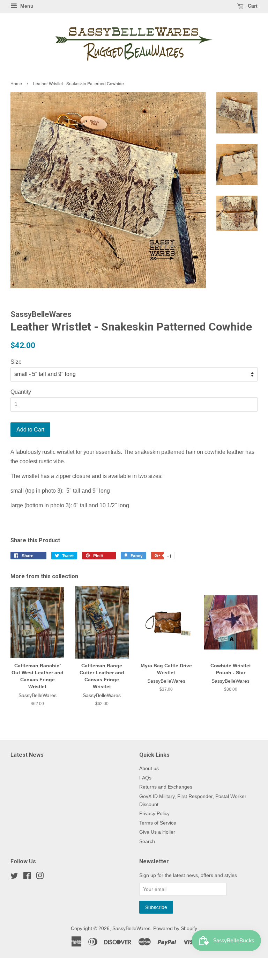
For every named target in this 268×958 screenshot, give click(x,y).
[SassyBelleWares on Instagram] (40, 877)
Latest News (27, 755)
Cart (252, 5)
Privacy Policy (154, 813)
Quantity (20, 392)
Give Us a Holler (157, 832)
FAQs (145, 778)
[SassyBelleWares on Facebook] (27, 877)
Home (16, 83)
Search (147, 841)
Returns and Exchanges (165, 787)
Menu (26, 6)
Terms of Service (157, 823)
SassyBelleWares (131, 928)
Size (16, 362)
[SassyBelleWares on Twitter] (14, 877)
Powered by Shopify (175, 928)
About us (149, 768)
